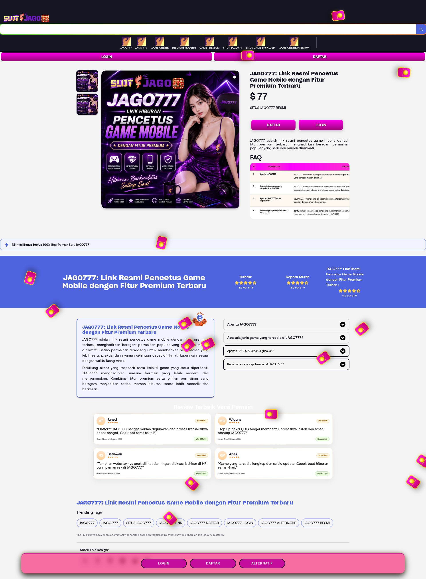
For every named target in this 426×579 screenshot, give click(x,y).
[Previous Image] (104, 140)
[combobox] (208, 29)
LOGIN (106, 57)
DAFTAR (319, 57)
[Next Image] (235, 140)
